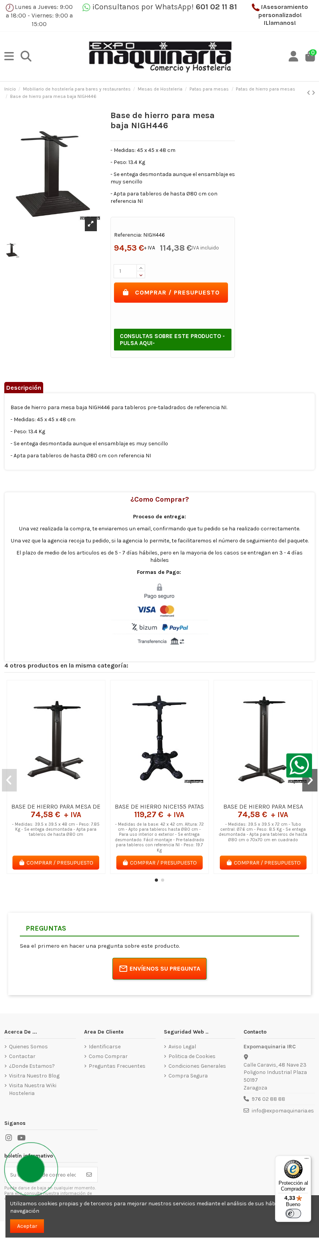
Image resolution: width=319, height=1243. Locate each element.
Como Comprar (108, 1056)
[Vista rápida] (67, 796)
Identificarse (105, 1046)
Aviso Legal (182, 1046)
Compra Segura (188, 1075)
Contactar (22, 1056)
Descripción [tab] (23, 387)
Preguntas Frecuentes (117, 1066)
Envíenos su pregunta (165, 968)
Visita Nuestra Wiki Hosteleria (32, 1089)
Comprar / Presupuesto (177, 292)
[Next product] (313, 93)
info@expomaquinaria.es (283, 1110)
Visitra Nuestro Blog (34, 1075)
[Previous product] (309, 93)
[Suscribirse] (89, 1174)
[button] (156, 880)
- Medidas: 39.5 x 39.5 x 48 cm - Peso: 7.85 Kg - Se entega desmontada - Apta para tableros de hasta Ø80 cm (56, 829)
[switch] (293, 1213)
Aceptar (27, 1226)
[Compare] (55, 796)
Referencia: (128, 235)
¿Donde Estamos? (32, 1066)
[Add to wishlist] (44, 796)
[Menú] (306, 1160)
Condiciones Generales (197, 1066)
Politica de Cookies (192, 1056)
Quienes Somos (28, 1046)
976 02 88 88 (268, 1099)
